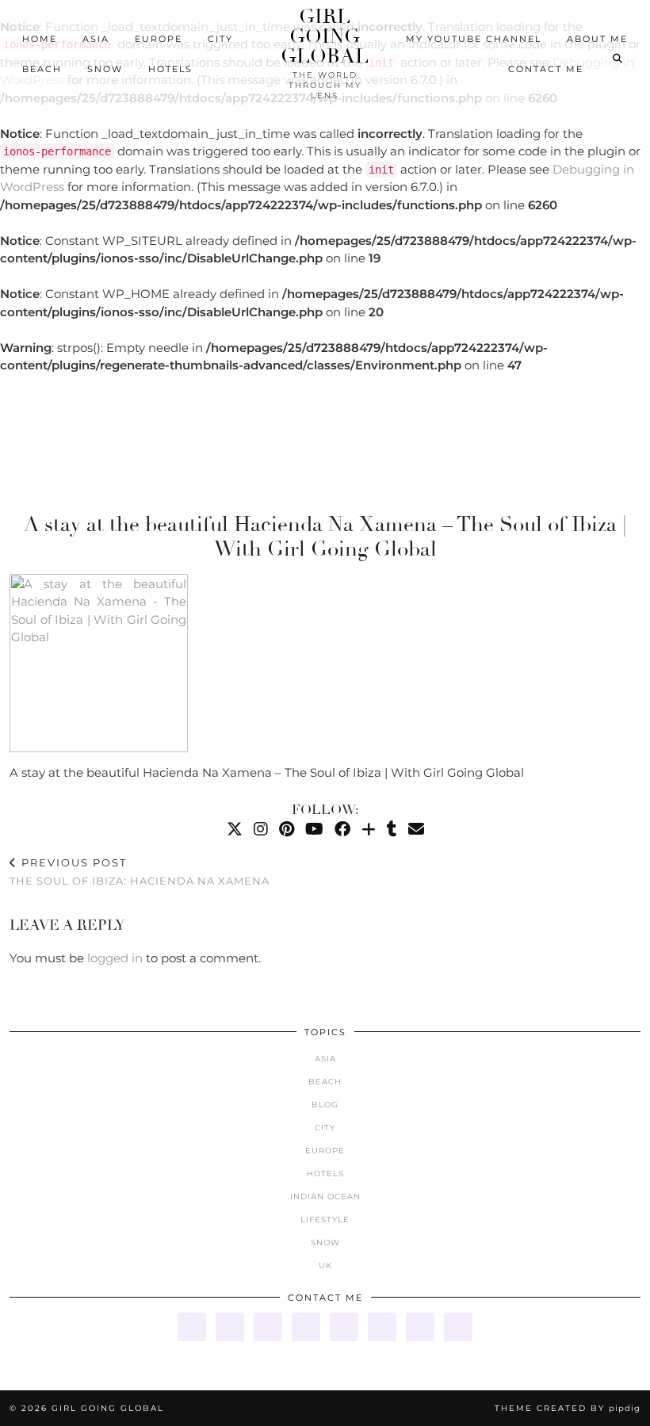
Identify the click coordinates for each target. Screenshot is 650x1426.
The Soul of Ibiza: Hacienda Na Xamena (140, 871)
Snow (105, 69)
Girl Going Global (325, 36)
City (220, 38)
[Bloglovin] (368, 829)
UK (325, 1265)
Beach (42, 69)
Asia (95, 38)
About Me (597, 38)
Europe (158, 38)
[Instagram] (261, 829)
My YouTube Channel (473, 38)
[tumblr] (392, 829)
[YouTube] (314, 829)
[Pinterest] (286, 829)
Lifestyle (325, 1219)
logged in (115, 957)
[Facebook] (342, 829)
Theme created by (567, 1408)
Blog (325, 1104)
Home (39, 38)
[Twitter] (235, 829)
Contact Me (545, 69)
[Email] (416, 829)
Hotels (170, 69)
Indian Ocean (325, 1196)
